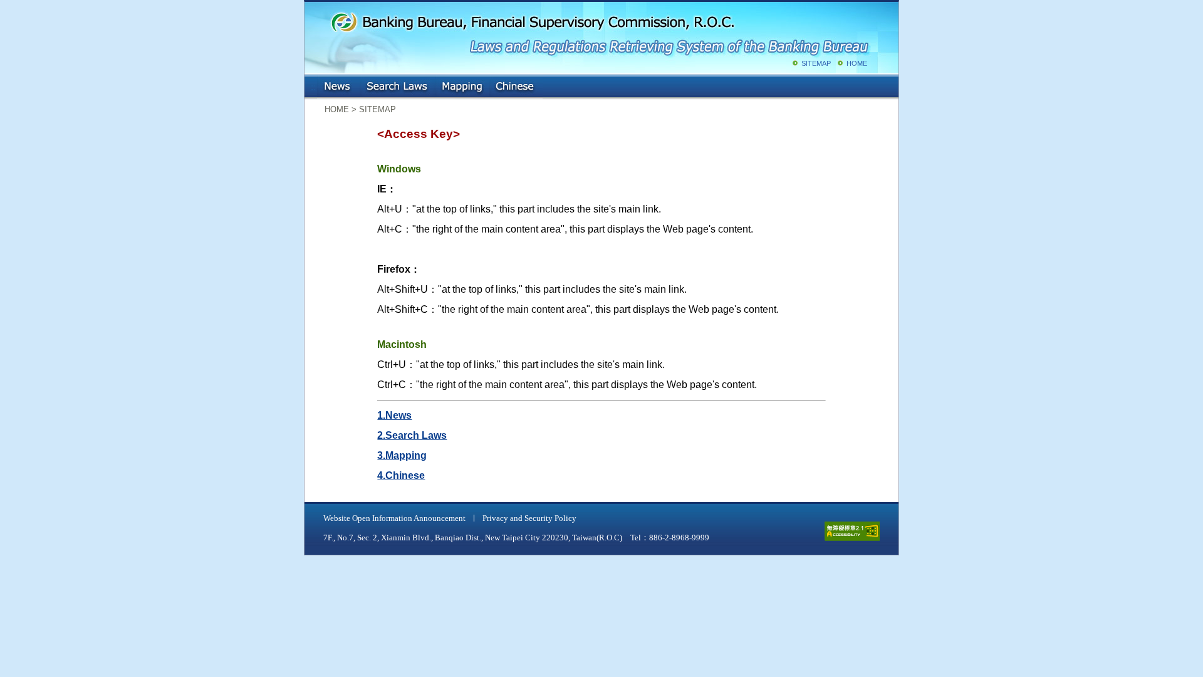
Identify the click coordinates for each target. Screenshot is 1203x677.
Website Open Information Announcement (394, 518)
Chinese (516, 87)
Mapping (462, 87)
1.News (394, 415)
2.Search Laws (412, 435)
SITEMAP (816, 63)
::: (313, 84)
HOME (856, 63)
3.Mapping (402, 455)
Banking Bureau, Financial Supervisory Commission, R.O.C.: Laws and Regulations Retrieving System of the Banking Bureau (599, 31)
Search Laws (397, 87)
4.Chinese (401, 475)
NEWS (338, 87)
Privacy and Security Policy (529, 518)
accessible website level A (852, 531)
